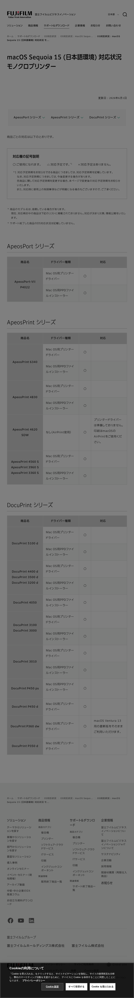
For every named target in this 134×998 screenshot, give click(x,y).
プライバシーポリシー (33, 980)
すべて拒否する (76, 986)
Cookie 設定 (52, 986)
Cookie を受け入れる (103, 986)
